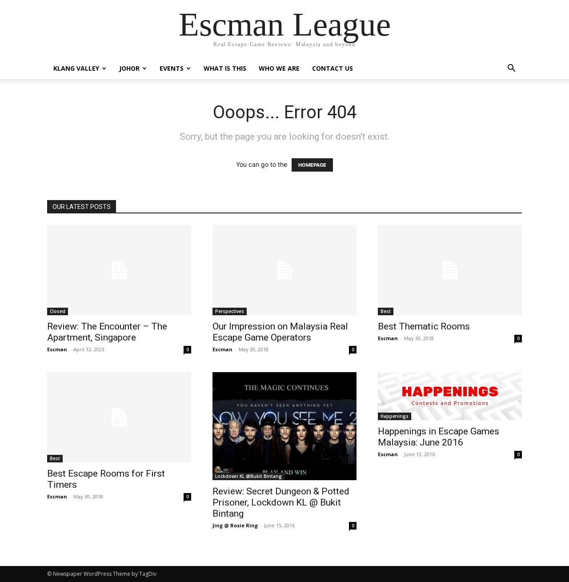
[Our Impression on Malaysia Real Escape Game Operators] (284, 270)
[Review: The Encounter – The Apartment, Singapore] (119, 270)
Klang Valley (76, 68)
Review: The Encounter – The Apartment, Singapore (107, 332)
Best (386, 311)
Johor (129, 68)
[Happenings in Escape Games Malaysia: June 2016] (450, 396)
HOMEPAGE (312, 165)
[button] (511, 69)
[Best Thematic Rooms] (450, 270)
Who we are (279, 68)
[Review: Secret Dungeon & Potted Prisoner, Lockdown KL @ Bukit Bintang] (284, 426)
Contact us (332, 68)
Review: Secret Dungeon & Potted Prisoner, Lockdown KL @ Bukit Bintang (280, 502)
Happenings (395, 416)
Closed (57, 311)
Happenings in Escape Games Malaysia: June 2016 (438, 437)
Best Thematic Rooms (424, 326)
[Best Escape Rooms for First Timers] (119, 417)
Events (172, 68)
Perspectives (229, 311)
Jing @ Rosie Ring (235, 525)
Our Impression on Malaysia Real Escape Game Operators (280, 332)
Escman (57, 349)
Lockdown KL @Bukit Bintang (248, 476)
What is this (225, 68)
